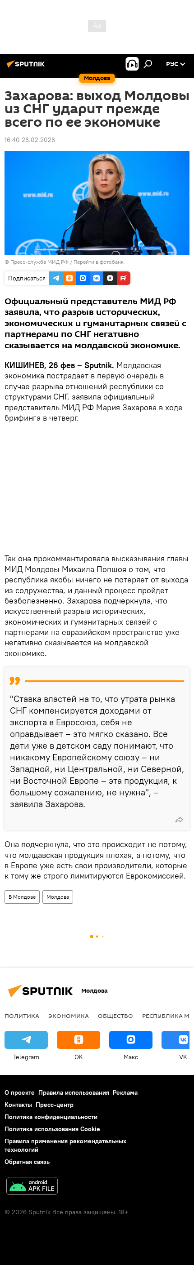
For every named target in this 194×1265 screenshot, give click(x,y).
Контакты (18, 1105)
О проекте (20, 1092)
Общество (115, 1016)
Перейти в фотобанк (99, 261)
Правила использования (73, 1092)
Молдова (57, 896)
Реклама (125, 1092)
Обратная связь (27, 1162)
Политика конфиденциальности (51, 1117)
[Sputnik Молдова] (27, 67)
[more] (179, 820)
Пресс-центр (55, 1105)
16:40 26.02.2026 (30, 140)
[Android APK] (32, 1187)
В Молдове (22, 896)
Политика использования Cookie (52, 1129)
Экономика (68, 1016)
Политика (22, 1016)
